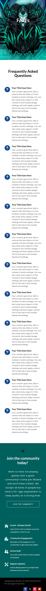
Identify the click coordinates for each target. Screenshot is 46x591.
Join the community (23, 504)
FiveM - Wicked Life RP (20, 525)
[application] (45, 590)
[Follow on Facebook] (25, 589)
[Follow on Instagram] (35, 589)
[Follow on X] (30, 589)
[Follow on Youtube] (39, 589)
